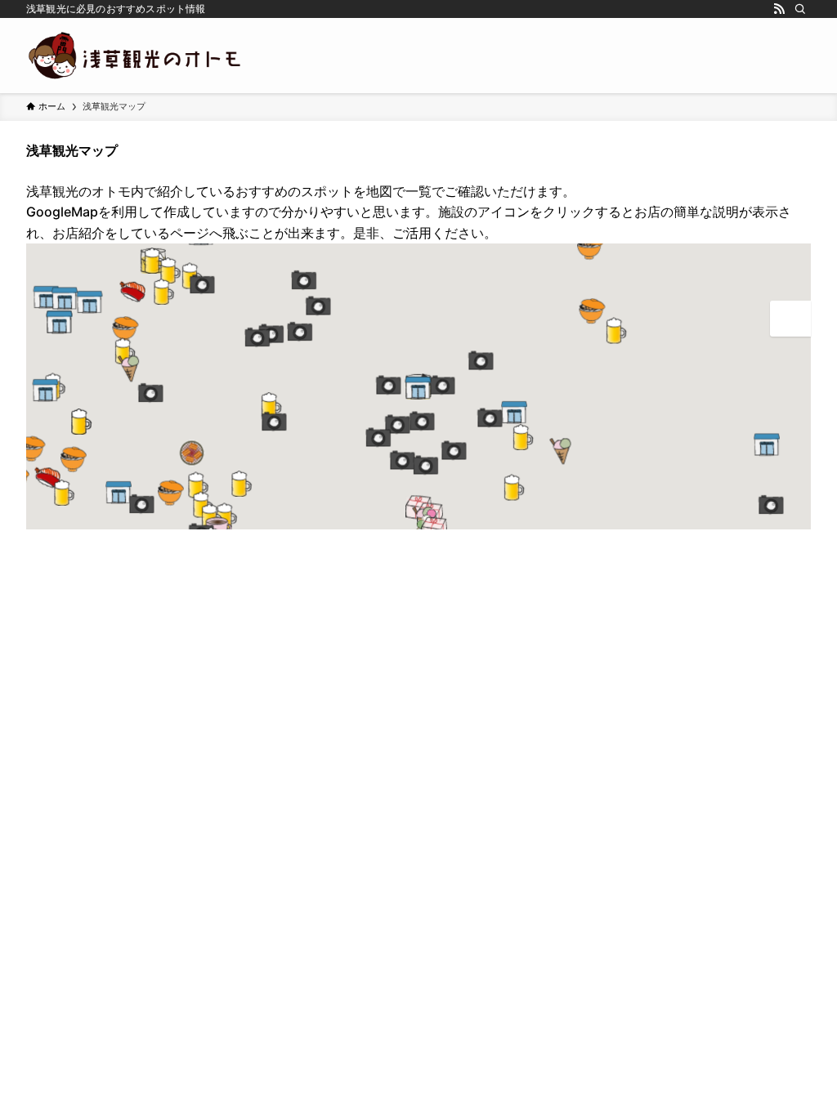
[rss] (779, 9)
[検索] (800, 9)
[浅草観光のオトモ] (135, 55)
